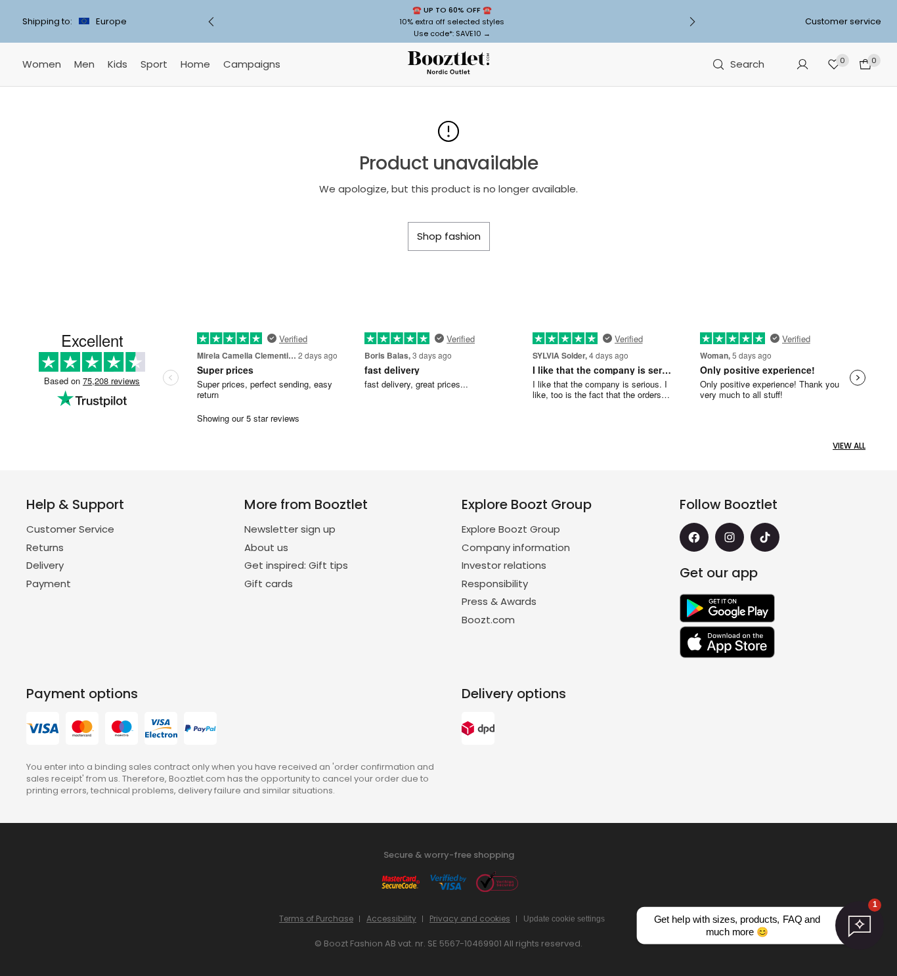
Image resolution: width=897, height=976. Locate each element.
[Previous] (211, 21)
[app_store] (727, 642)
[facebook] (694, 537)
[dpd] (478, 730)
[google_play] (727, 608)
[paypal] (200, 730)
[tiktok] (765, 537)
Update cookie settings (564, 918)
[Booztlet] (448, 64)
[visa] (42, 730)
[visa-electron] (160, 730)
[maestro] (121, 730)
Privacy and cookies (469, 918)
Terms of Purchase (316, 918)
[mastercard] (82, 730)
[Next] (692, 21)
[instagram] (729, 537)
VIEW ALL (849, 445)
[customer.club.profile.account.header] (802, 64)
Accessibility (391, 918)
